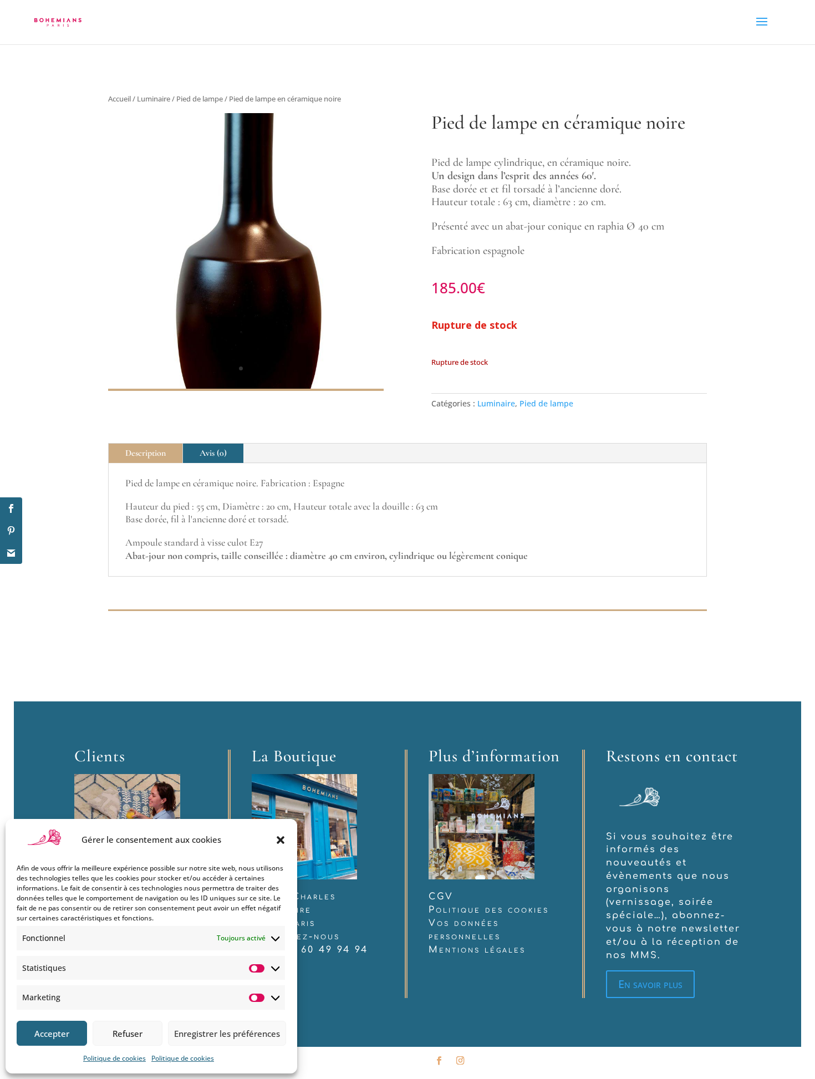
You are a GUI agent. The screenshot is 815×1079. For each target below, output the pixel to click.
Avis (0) (213, 453)
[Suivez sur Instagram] (460, 1060)
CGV (441, 897)
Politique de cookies (114, 1058)
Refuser (127, 1033)
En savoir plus (650, 983)
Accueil (119, 99)
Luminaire (153, 99)
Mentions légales (477, 950)
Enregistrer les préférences (227, 1033)
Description (145, 453)
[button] (280, 840)
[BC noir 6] (246, 385)
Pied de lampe (199, 99)
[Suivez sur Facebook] (439, 1060)
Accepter (51, 1033)
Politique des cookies (489, 910)
